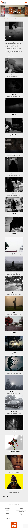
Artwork (7, 513)
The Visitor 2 (14, 213)
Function (14, 253)
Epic (14, 372)
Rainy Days (14, 411)
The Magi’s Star (14, 391)
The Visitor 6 (14, 134)
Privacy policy (7, 511)
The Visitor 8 (14, 94)
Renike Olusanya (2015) (14, 452)
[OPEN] (26, 2)
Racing (14, 292)
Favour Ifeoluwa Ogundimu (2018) (14, 76)
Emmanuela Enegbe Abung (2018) (14, 254)
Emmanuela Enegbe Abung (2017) (14, 274)
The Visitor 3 (14, 193)
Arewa (14, 471)
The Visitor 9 (14, 74)
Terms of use (7, 508)
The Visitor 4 (14, 173)
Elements (14, 352)
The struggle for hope (14, 451)
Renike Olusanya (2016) (14, 492)
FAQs (8, 516)
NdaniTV (21, 513)
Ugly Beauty (14, 273)
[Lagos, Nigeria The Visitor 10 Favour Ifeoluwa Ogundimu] (14, 22)
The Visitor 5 (14, 154)
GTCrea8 (21, 508)
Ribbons (14, 431)
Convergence (14, 332)
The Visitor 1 (14, 233)
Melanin (14, 490)
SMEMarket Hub (21, 514)
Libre (14, 312)
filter (7, 18)
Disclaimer (8, 518)
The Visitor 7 (14, 114)
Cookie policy (7, 515)
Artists (7, 510)
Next (4, 496)
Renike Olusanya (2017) (14, 472)
